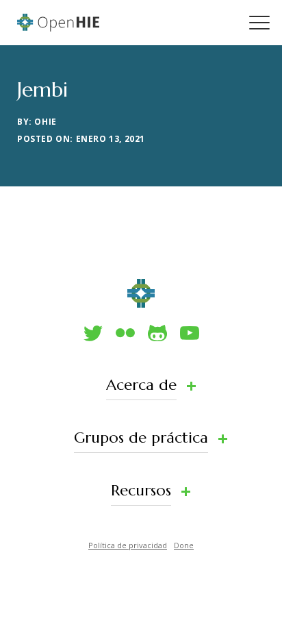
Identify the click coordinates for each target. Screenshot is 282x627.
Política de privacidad (127, 545)
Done (184, 545)
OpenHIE (58, 23)
